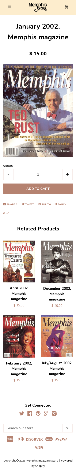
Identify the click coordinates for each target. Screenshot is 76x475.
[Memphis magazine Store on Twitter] (21, 414)
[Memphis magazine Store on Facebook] (30, 414)
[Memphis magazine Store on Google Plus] (46, 414)
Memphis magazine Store (42, 460)
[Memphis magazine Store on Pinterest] (38, 414)
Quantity (8, 166)
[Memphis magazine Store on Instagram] (54, 414)
